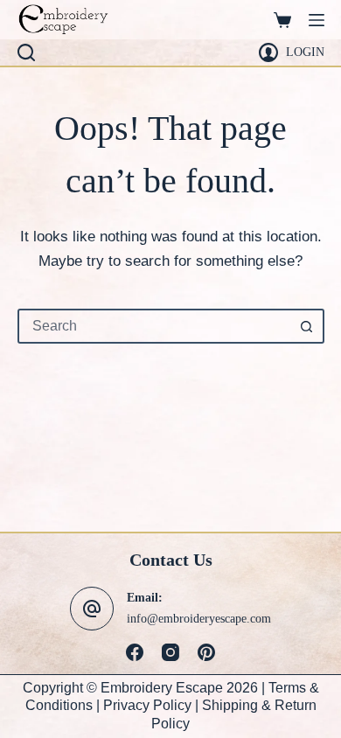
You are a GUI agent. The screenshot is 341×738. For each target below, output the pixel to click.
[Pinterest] (206, 652)
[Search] (26, 52)
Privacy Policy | (152, 705)
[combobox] (155, 326)
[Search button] (307, 326)
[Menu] (316, 20)
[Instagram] (170, 652)
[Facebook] (134, 652)
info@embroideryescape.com (199, 618)
